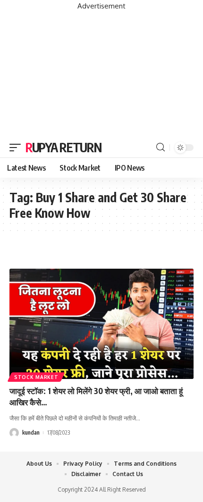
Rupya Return (63, 147)
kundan (31, 432)
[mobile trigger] (17, 147)
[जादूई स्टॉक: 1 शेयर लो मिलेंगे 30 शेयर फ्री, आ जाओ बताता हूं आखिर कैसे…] (101, 324)
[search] (160, 147)
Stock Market (36, 377)
